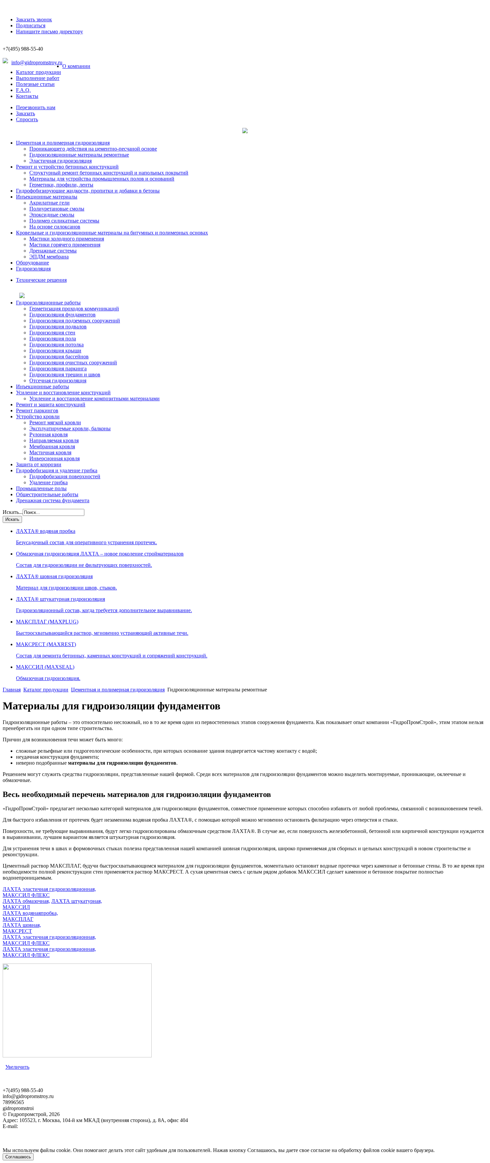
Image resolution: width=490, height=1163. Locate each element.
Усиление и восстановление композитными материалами (94, 398)
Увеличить (17, 1067)
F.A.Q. (23, 90)
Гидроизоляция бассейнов (59, 356)
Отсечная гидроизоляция (57, 380)
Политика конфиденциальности (39, 1144)
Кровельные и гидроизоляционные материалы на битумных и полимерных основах (112, 232)
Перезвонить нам (35, 107)
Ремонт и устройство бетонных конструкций (67, 167)
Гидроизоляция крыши (55, 350)
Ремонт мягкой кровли (55, 422)
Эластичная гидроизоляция (60, 161)
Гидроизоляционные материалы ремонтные (79, 155)
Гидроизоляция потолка (56, 344)
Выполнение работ (37, 78)
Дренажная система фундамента (52, 500)
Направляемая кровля (54, 440)
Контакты (27, 96)
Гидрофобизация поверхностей (64, 476)
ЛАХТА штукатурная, (76, 901)
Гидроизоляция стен (52, 332)
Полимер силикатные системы (64, 220)
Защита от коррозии (38, 464)
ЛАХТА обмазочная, (26, 901)
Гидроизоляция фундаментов (62, 314)
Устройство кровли (38, 416)
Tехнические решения (41, 280)
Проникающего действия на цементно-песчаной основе (93, 149)
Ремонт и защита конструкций (50, 404)
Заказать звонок (34, 19)
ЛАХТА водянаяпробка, (30, 913)
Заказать (25, 113)
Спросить (27, 119)
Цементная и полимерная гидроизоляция (63, 143)
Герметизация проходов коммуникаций (74, 308)
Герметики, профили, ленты (61, 185)
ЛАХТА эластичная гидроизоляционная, (49, 889)
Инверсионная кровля (54, 458)
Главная (12, 689)
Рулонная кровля (48, 434)
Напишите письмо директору (49, 31)
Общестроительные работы (47, 494)
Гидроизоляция (33, 268)
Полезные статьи (35, 84)
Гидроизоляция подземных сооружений (74, 320)
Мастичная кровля (50, 452)
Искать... (13, 512)
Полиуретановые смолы (56, 208)
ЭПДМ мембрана (49, 256)
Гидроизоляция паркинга (58, 368)
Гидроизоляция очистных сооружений (73, 362)
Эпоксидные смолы (51, 214)
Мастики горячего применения (64, 244)
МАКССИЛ (16, 907)
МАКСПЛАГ (18, 919)
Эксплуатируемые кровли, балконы (70, 428)
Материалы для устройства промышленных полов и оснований (101, 179)
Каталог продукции (38, 72)
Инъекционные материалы (46, 196)
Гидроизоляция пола (52, 338)
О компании (76, 66)
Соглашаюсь (18, 1156)
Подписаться (30, 25)
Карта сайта (16, 1132)
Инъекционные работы (42, 386)
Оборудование (32, 262)
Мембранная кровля (52, 446)
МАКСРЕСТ (17, 931)
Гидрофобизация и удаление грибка (56, 470)
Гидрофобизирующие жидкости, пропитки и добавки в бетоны (88, 191)
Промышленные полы (41, 488)
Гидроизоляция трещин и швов (64, 374)
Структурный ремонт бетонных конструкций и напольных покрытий (108, 173)
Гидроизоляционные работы (48, 302)
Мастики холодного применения (66, 238)
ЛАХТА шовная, (22, 925)
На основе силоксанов (54, 226)
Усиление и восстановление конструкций (63, 392)
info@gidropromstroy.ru (36, 62)
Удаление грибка (48, 482)
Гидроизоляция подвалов (58, 326)
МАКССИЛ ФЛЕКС (26, 895)
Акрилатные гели (49, 202)
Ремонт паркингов (37, 410)
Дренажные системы (53, 250)
